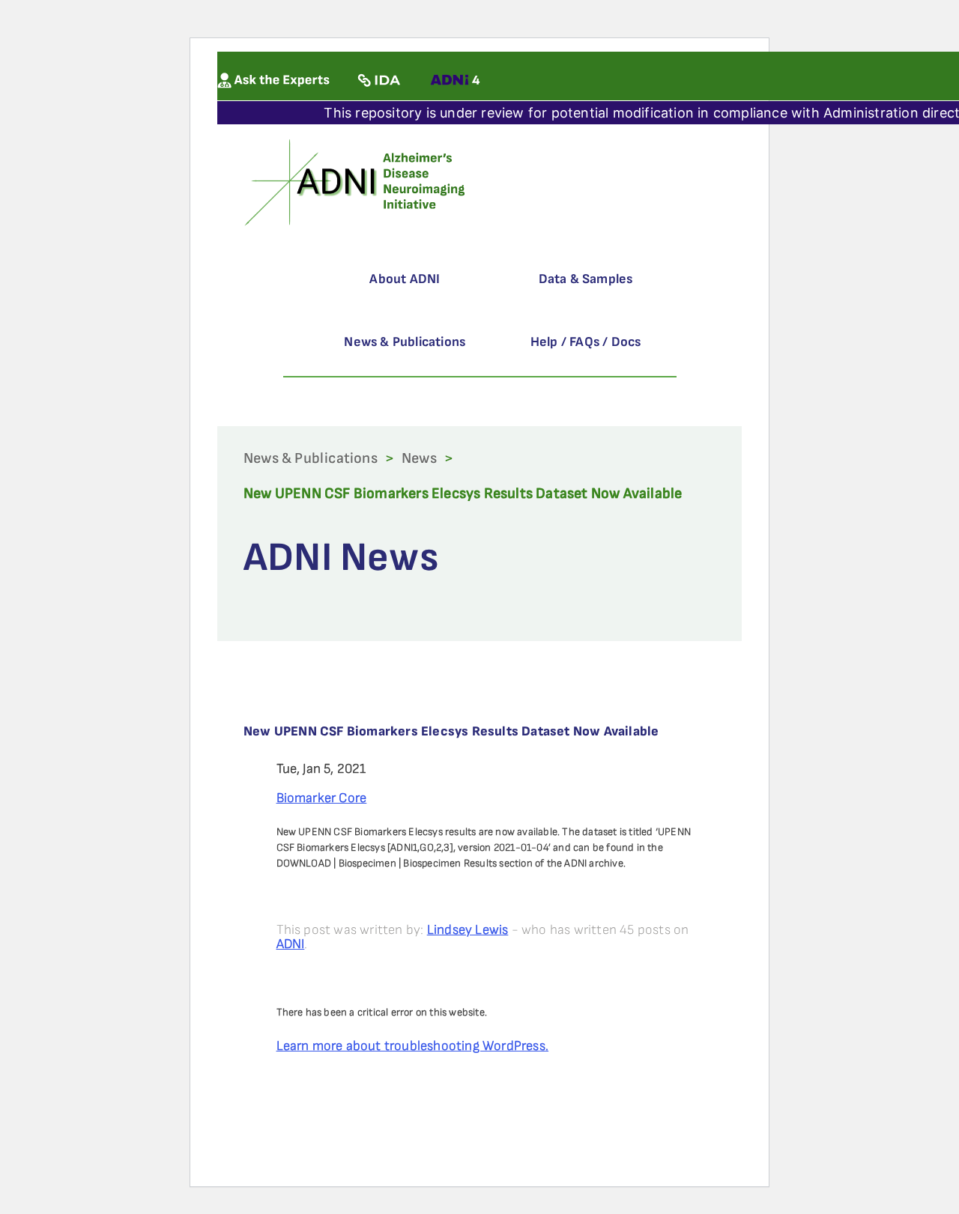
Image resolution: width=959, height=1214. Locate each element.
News (419, 458)
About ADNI (404, 279)
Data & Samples (586, 279)
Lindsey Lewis (468, 930)
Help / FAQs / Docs (585, 342)
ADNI (290, 944)
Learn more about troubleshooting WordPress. (412, 1046)
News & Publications (404, 342)
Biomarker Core (321, 798)
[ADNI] (357, 181)
